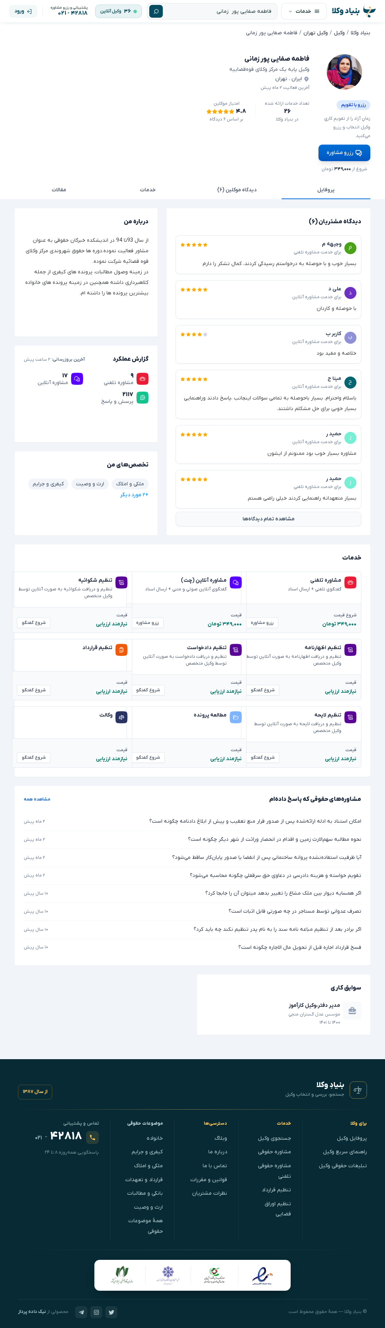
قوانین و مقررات (208, 1179)
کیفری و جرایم (147, 1152)
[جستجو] (156, 11)
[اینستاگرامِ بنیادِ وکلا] (96, 1312)
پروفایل (326, 190)
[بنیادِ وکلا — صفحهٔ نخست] (358, 1090)
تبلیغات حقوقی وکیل (343, 1165)
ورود (19, 11)
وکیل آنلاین (110, 11)
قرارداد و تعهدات (144, 1179)
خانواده (155, 1138)
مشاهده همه (37, 799)
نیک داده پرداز (32, 1312)
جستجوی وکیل (274, 1138)
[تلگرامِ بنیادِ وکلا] (81, 1312)
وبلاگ (221, 1138)
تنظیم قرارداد (276, 1190)
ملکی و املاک (148, 1165)
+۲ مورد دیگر (134, 495)
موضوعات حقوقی (145, 1124)
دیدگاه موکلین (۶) (236, 190)
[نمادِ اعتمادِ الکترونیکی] (262, 1275)
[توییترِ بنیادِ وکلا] (111, 1312)
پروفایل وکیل (352, 1138)
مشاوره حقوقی (274, 1152)
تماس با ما (215, 1165)
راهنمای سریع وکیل (345, 1152)
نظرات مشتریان (209, 1193)
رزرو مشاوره (340, 152)
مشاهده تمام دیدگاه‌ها (268, 519)
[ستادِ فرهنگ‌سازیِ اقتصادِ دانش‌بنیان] (214, 1275)
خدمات (148, 190)
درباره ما (217, 1152)
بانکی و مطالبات (145, 1193)
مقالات (59, 190)
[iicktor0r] (344, 72)
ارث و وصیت (148, 1207)
